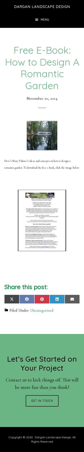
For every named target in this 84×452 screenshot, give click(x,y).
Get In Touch (42, 401)
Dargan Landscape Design (42, 6)
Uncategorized (41, 310)
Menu (45, 20)
